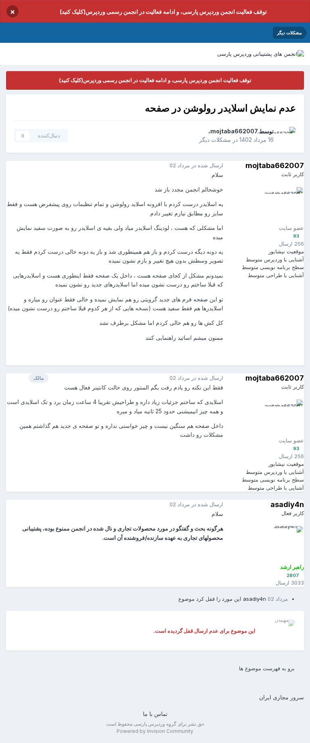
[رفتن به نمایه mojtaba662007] (287, 136)
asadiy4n (287, 504)
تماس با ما (155, 713)
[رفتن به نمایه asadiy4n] (285, 544)
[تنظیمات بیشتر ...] (14, 165)
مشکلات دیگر (215, 139)
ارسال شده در (196, 165)
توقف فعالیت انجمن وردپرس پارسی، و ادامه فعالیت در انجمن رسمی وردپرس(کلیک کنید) (163, 11)
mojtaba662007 (234, 131)
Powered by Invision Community (155, 731)
